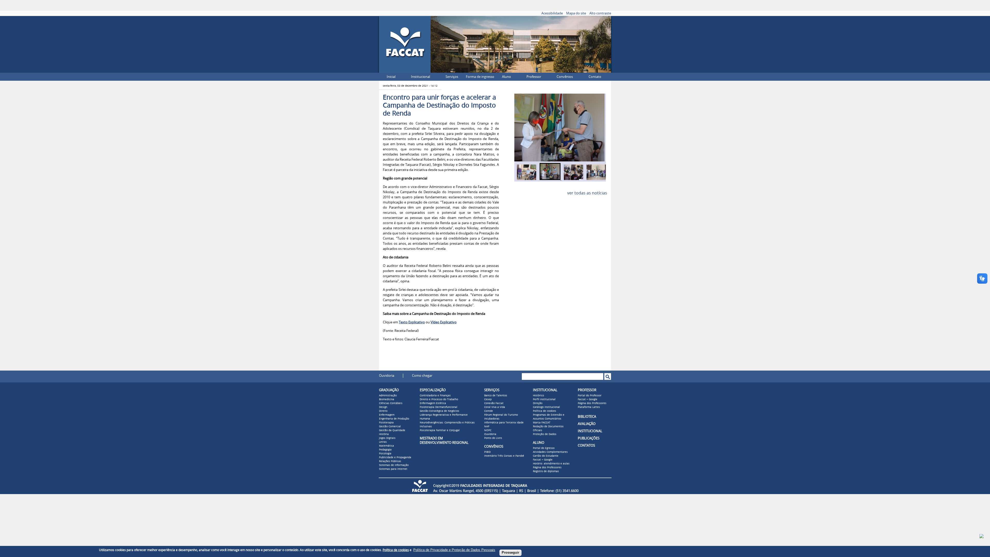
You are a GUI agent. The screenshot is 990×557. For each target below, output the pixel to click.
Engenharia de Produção (394, 418)
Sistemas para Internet (393, 469)
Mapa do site (576, 13)
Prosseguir (510, 552)
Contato (595, 77)
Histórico (538, 395)
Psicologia (385, 453)
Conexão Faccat (494, 403)
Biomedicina (386, 399)
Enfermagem (386, 414)
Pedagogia (385, 449)
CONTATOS (586, 445)
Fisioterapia (386, 422)
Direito (383, 411)
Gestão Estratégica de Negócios (439, 411)
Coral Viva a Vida (494, 407)
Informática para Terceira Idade (504, 422)
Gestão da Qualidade (392, 430)
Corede (488, 411)
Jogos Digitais (387, 438)
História (384, 434)
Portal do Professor (589, 395)
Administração (388, 395)
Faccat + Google (542, 459)
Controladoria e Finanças (435, 395)
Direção (537, 403)
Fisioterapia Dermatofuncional (438, 407)
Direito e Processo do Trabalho (439, 399)
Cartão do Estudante (545, 455)
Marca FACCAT (541, 422)
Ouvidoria (386, 376)
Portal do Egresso (544, 448)
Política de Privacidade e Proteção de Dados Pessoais (454, 550)
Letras (383, 442)
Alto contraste (600, 13)
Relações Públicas (390, 461)
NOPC (487, 430)
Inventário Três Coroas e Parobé (504, 455)
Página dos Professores (547, 467)
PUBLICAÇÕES (588, 438)
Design (383, 407)
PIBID (487, 452)
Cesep (488, 399)
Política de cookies (544, 411)
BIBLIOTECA (587, 417)
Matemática (386, 445)
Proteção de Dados (544, 434)
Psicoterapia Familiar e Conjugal (440, 430)
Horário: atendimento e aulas (551, 463)
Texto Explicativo (412, 322)
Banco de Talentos (495, 395)
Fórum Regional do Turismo (501, 414)
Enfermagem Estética (433, 403)
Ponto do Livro (493, 438)
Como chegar (422, 376)
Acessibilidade (552, 13)
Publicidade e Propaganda (395, 457)
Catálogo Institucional (546, 407)
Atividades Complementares (550, 452)
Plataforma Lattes (589, 407)
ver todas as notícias (587, 193)
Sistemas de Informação (394, 465)
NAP (486, 426)
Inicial (391, 77)
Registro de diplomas (546, 471)
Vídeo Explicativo (444, 322)
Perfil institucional (544, 399)
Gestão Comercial (390, 426)
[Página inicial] (405, 71)
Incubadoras (491, 418)
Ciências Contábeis (390, 403)
